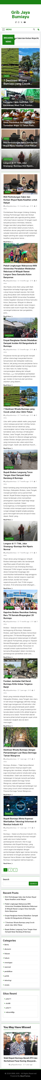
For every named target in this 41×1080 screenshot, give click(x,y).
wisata (6, 76)
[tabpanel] (20, 1049)
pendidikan (8, 119)
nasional (7, 967)
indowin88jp (10, 1012)
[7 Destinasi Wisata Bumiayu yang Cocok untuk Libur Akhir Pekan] (20, 68)
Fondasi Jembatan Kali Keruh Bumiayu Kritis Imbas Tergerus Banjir (17, 684)
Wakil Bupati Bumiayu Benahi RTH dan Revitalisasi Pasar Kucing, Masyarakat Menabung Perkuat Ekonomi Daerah (20, 1061)
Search (6, 879)
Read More (7, 242)
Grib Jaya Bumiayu (20, 14)
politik (6, 976)
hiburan (7, 954)
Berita (7, 261)
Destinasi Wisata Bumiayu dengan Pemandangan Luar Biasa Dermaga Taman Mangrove (19, 753)
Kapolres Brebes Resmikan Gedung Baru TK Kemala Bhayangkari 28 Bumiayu (20, 615)
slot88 (8, 1003)
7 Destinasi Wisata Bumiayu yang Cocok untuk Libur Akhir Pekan (18, 84)
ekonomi (8, 676)
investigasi (8, 159)
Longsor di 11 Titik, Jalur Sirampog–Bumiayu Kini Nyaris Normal (18, 166)
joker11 (8, 999)
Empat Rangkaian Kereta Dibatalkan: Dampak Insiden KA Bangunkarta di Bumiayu (20, 343)
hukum (6, 98)
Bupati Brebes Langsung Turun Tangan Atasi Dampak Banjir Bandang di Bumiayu (18, 475)
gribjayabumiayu (11, 206)
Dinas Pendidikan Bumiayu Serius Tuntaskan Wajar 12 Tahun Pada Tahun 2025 (19, 125)
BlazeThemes (25, 1076)
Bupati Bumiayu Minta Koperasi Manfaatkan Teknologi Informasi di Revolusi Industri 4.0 (19, 821)
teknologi (9, 814)
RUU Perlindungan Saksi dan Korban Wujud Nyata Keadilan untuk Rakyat (20, 200)
